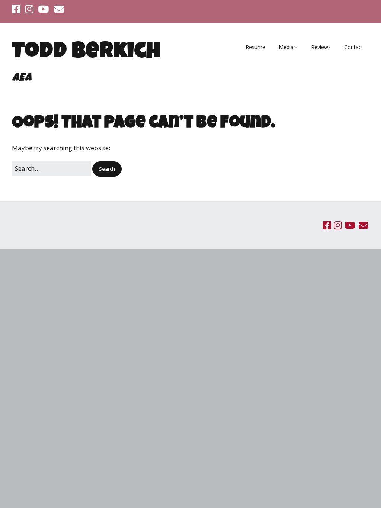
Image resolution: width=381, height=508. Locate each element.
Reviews (321, 47)
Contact (353, 47)
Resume (255, 47)
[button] (107, 169)
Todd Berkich (86, 53)
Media (286, 47)
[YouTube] (43, 9)
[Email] (59, 9)
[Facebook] (17, 9)
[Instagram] (29, 9)
